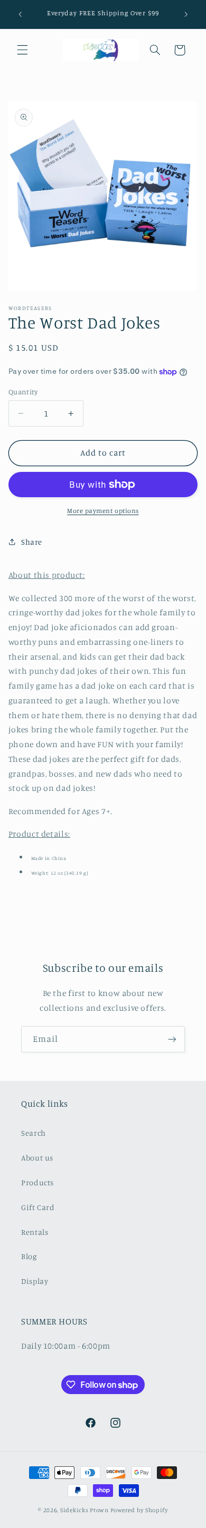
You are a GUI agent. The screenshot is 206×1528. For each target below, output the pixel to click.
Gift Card (38, 1207)
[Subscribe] (172, 1039)
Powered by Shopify (139, 1510)
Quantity (23, 392)
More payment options (103, 511)
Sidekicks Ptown (84, 1510)
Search (33, 1132)
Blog (29, 1256)
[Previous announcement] (20, 14)
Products (37, 1182)
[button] (22, 50)
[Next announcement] (186, 14)
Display (34, 1280)
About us (37, 1157)
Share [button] (31, 541)
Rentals (34, 1231)
